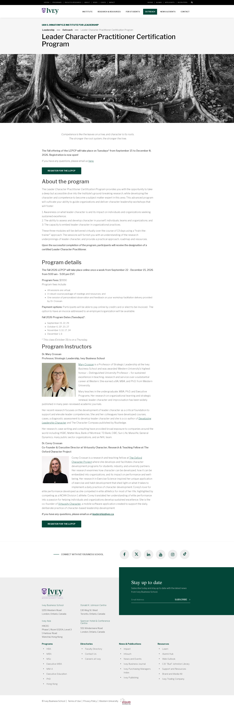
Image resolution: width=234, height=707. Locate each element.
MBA (48, 654)
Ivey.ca (46, 2)
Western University (108, 701)
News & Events (168, 12)
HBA (48, 649)
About (87, 2)
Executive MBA (54, 664)
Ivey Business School (53, 605)
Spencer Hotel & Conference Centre (95, 622)
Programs (57, 2)
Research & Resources (109, 12)
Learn (165, 649)
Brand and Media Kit (172, 674)
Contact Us (90, 654)
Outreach (150, 12)
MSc (48, 659)
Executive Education (56, 674)
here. (91, 161)
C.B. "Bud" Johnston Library (175, 664)
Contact (185, 12)
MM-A (49, 669)
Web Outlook (168, 659)
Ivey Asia (46, 621)
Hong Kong (52, 684)
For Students (133, 12)
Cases (103, 2)
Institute (87, 12)
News (95, 2)
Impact (112, 2)
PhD (48, 679)
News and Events (133, 659)
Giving (150, 2)
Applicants (170, 2)
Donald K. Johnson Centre (93, 605)
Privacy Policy (90, 701)
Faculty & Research (73, 2)
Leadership (48, 30)
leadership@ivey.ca (103, 514)
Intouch (127, 654)
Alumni (159, 2)
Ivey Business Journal (135, 664)
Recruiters (182, 2)
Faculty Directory (93, 649)
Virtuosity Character (69, 503)
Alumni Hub (167, 654)
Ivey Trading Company (173, 679)
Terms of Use (74, 701)
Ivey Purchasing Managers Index (137, 671)
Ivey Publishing (131, 677)
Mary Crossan (86, 364)
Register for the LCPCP (61, 171)
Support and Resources (174, 669)
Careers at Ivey (93, 659)
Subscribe (181, 599)
